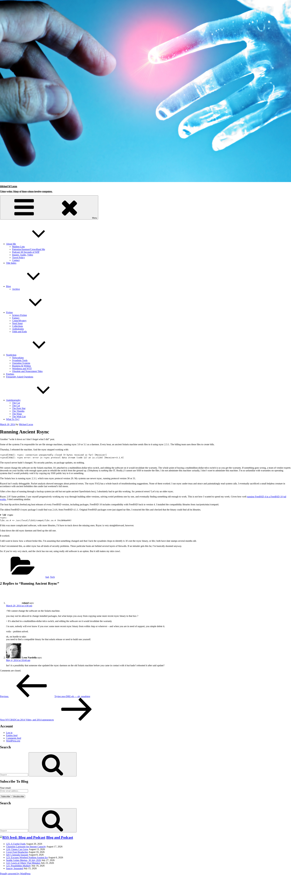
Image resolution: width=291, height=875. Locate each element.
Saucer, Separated (14, 868)
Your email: (5, 788)
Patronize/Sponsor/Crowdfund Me (28, 249)
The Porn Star (18, 408)
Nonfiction (11, 355)
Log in (9, 732)
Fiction (9, 312)
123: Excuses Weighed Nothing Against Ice (27, 857)
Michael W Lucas (8, 186)
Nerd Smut (17, 323)
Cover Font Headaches (17, 852)
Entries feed (11, 735)
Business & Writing (21, 366)
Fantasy (16, 318)
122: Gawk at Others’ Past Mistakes (23, 863)
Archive (16, 289)
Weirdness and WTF (22, 368)
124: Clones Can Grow (17, 849)
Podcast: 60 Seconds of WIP (25, 252)
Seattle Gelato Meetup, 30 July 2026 (23, 860)
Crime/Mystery (19, 320)
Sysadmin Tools (19, 360)
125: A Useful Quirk (16, 844)
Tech (52, 577)
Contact (16, 260)
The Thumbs (18, 411)
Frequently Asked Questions (19, 376)
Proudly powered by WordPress (15, 873)
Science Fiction (19, 315)
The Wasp (17, 413)
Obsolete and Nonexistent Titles (27, 371)
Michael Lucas (26, 424)
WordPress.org (13, 741)
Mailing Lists (18, 246)
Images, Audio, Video (22, 254)
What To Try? (12, 419)
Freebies (10, 374)
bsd (47, 577)
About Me (11, 244)
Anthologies (18, 329)
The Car (16, 403)
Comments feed (13, 738)
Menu (94, 218)
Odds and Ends (19, 331)
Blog (8, 286)
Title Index (11, 263)
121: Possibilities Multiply (18, 865)
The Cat (16, 405)
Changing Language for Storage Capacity (26, 846)
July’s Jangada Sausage (17, 854)
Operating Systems (21, 363)
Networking (18, 357)
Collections (17, 326)
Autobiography (13, 400)
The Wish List (19, 416)
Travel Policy (18, 257)
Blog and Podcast (59, 837)
